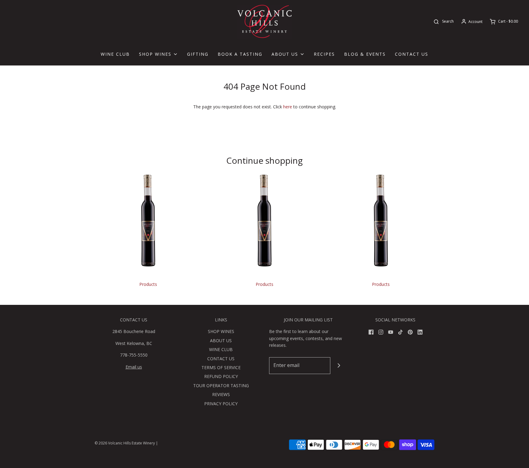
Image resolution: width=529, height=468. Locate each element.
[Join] (338, 365)
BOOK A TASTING (240, 54)
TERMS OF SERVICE (221, 367)
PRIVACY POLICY (221, 403)
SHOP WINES (221, 331)
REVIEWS (221, 394)
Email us (134, 367)
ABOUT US (221, 340)
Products (148, 284)
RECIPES (324, 54)
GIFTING (197, 54)
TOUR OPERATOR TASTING (221, 385)
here (287, 107)
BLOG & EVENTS (365, 54)
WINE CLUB (115, 54)
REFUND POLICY (221, 376)
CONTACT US (411, 54)
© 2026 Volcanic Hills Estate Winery (125, 443)
